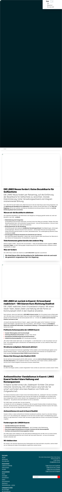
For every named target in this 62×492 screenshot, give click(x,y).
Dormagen (4, 475)
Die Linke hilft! (50, 7)
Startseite (5, 455)
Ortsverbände (6, 471)
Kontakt (4, 469)
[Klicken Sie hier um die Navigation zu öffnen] (59, 2)
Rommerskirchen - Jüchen (8, 485)
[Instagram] (8, 2)
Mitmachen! (49, 5)
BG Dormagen (5, 489)
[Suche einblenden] (56, 2)
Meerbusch (5, 483)
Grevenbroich (5, 477)
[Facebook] (2, 2)
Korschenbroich (6, 481)
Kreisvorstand (5, 467)
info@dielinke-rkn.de (55, 462)
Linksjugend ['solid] (7, 487)
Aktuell (3, 457)
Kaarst (3, 479)
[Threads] (4, 2)
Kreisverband (5, 463)
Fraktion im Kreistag (7, 465)
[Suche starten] (59, 477)
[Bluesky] (6, 2)
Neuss (3, 473)
